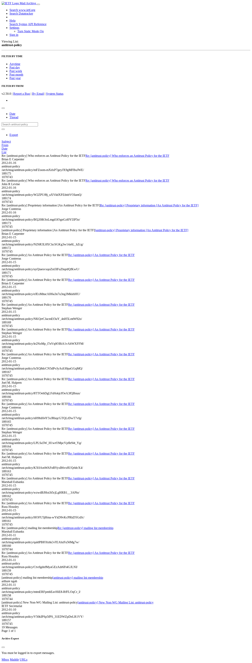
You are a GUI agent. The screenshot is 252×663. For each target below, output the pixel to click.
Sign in (13, 34)
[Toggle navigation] (38, 4)
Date (12, 113)
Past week (15, 71)
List (4, 152)
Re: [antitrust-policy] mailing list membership (85, 528)
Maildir (14, 659)
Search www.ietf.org (22, 10)
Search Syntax (18, 24)
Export (13, 134)
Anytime (14, 64)
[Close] (3, 647)
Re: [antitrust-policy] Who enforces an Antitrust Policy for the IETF (127, 155)
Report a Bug (21, 93)
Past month (16, 74)
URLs (23, 659)
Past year (15, 78)
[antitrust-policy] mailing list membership (77, 577)
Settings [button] (14, 27)
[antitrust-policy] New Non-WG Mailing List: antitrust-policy (116, 602)
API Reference (37, 24)
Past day (14, 67)
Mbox (5, 659)
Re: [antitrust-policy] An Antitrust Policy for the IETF (101, 255)
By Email (38, 93)
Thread (13, 117)
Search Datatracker (21, 13)
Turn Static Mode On (30, 31)
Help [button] (12, 20)
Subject (6, 141)
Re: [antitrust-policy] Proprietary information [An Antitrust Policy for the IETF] (149, 205)
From (5, 145)
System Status (54, 93)
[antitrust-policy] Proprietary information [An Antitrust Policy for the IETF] (141, 230)
